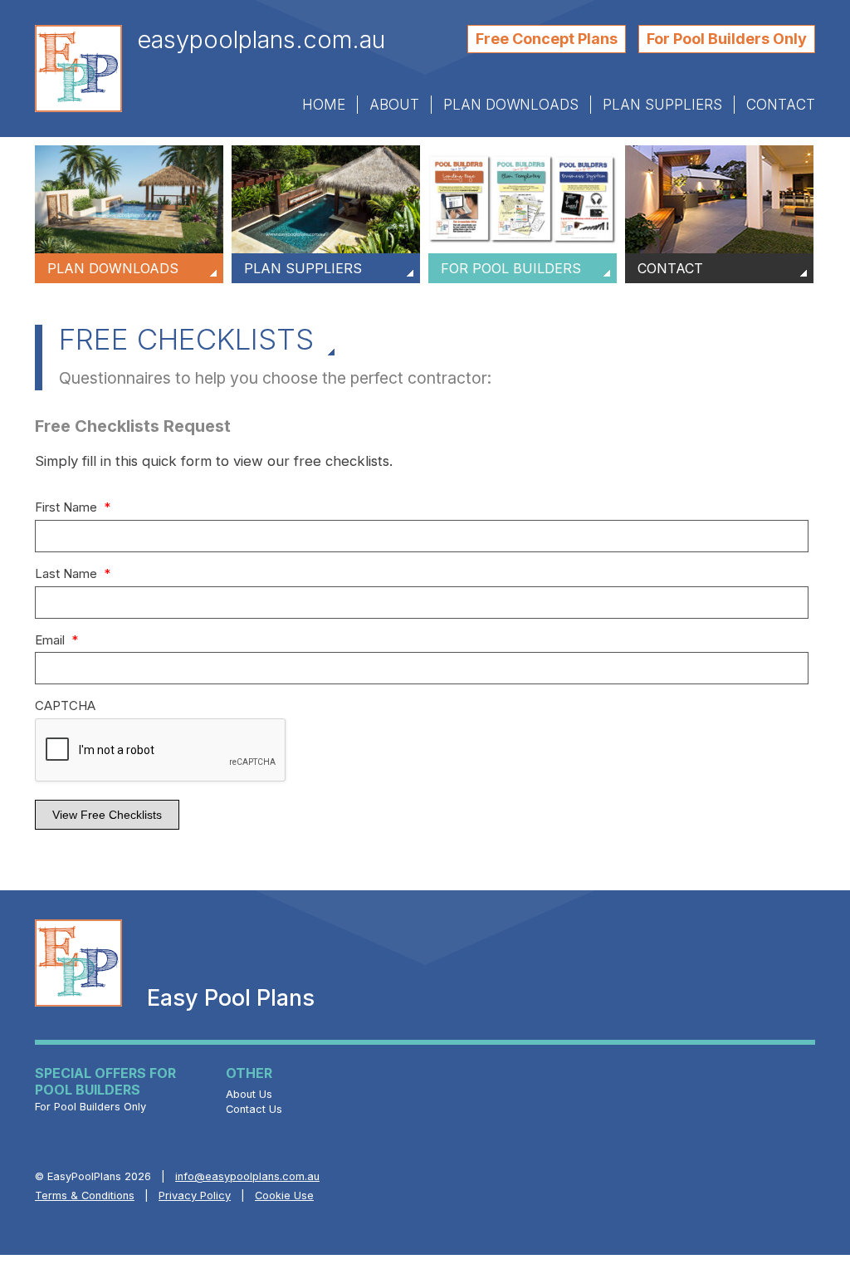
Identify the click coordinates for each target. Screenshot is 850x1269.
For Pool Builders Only (727, 38)
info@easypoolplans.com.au (247, 1176)
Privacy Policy (195, 1195)
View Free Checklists (107, 814)
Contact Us (254, 1109)
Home (323, 104)
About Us (249, 1094)
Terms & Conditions (84, 1195)
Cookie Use (284, 1195)
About (394, 104)
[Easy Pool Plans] (78, 68)
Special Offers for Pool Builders (105, 1084)
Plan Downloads (511, 104)
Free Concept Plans (547, 38)
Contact (780, 104)
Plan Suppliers (662, 104)
